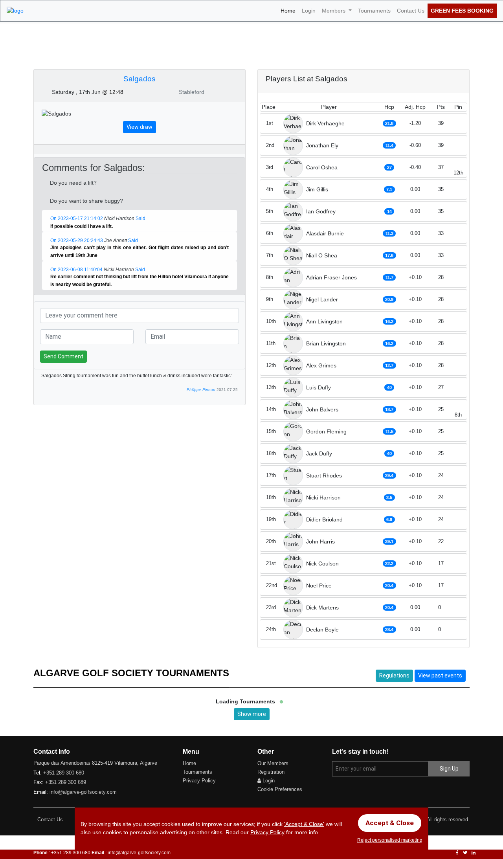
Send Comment (63, 356)
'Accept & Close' (304, 824)
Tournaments (374, 10)
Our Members (272, 763)
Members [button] (334, 10)
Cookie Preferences (279, 789)
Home (290, 10)
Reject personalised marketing (389, 840)
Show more (251, 714)
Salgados (139, 79)
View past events (440, 675)
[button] (117, 226)
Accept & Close (389, 823)
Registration (271, 772)
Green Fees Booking (462, 10)
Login (309, 10)
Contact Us (410, 10)
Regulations (394, 675)
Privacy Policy (199, 781)
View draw (139, 127)
